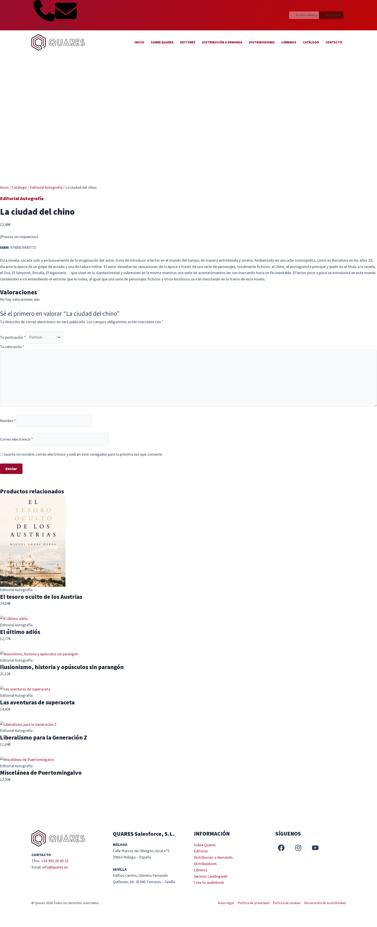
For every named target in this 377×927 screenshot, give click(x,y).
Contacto (334, 42)
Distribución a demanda (222, 42)
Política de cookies (287, 903)
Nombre (8, 420)
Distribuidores (262, 42)
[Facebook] (281, 848)
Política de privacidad (253, 903)
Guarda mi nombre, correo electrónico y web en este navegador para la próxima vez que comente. (83, 454)
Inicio (139, 42)
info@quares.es (55, 867)
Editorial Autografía (46, 187)
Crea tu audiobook (209, 882)
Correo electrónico (16, 438)
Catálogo (311, 42)
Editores (187, 42)
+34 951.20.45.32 (55, 860)
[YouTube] (315, 848)
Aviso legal (226, 903)
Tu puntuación (13, 337)
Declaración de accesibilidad (325, 903)
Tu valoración (12, 346)
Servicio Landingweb (210, 876)
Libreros (288, 42)
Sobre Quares (162, 42)
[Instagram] (298, 848)
